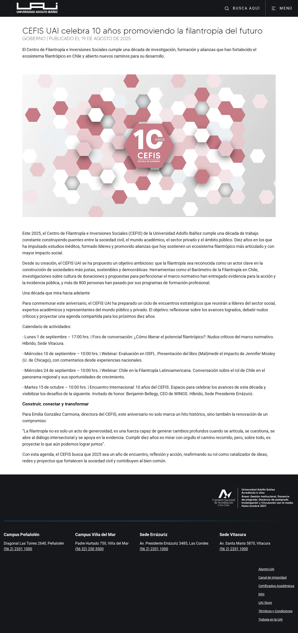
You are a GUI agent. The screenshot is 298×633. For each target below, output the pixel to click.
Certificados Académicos (276, 586)
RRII (261, 594)
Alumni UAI (266, 569)
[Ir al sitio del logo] (59, 8)
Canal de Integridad (272, 577)
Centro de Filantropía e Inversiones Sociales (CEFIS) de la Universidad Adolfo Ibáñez (124, 233)
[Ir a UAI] (30, 8)
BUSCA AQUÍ (246, 8)
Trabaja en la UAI (270, 619)
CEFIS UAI (71, 263)
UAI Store (265, 603)
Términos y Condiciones (275, 611)
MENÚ (286, 8)
